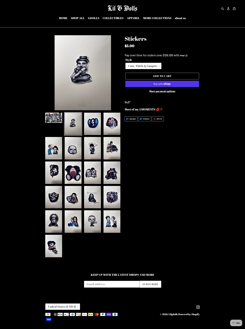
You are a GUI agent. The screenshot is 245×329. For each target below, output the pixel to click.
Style (128, 60)
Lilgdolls (173, 314)
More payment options (162, 91)
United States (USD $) (62, 306)
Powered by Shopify (189, 314)
